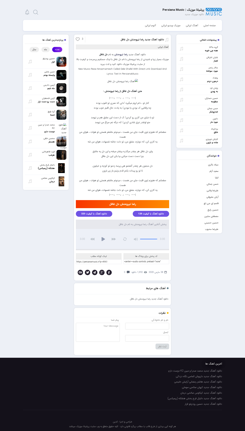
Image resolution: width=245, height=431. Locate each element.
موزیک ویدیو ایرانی (170, 25)
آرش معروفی (212, 197)
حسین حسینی (211, 223)
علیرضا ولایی (212, 190)
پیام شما (115, 320)
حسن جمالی (212, 184)
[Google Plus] (102, 272)
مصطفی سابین (211, 216)
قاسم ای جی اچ (211, 203)
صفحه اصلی (209, 25)
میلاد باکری (213, 165)
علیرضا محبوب (211, 229)
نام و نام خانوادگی (160, 320)
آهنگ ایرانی (192, 25)
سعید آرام (213, 171)
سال (34, 49)
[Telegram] (94, 272)
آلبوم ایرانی (150, 25)
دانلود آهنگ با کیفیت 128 (151, 214)
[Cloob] (80, 272)
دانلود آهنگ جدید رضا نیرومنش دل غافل (142, 40)
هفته (57, 49)
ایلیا (216, 177)
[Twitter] (87, 272)
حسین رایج (213, 210)
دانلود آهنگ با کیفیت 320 (94, 214)
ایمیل (165, 332)
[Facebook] (109, 272)
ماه (45, 49)
